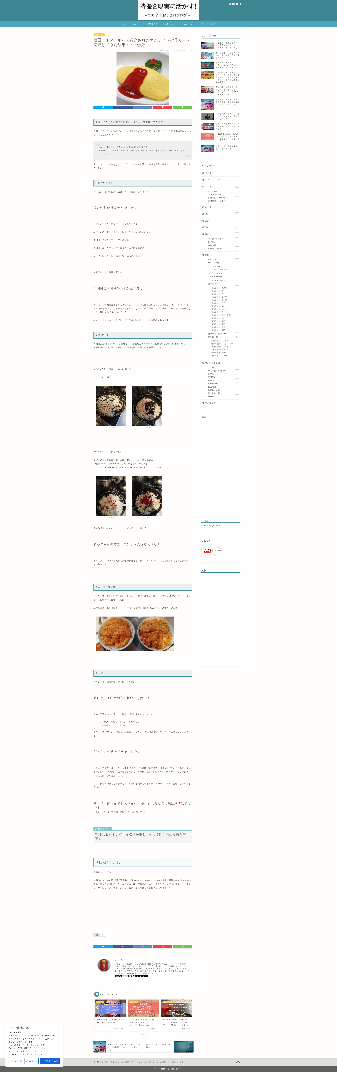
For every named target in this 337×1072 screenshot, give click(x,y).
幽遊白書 (222, 245)
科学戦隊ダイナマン (219, 353)
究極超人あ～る (222, 248)
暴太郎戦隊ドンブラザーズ (221, 347)
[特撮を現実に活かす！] (168, 20)
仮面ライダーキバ (218, 306)
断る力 (222, 380)
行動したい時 (222, 390)
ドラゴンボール (222, 194)
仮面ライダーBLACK (219, 288)
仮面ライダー (153, 24)
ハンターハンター (222, 239)
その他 (221, 173)
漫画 (221, 234)
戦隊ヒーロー (170, 24)
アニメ (221, 186)
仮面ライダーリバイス (220, 318)
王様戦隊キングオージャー (221, 350)
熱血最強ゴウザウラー (222, 198)
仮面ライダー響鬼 (218, 327)
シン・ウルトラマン (219, 270)
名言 (221, 214)
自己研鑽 (222, 387)
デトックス (222, 367)
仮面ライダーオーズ (219, 300)
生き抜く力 (221, 403)
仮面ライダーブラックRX (221, 315)
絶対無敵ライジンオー (222, 201)
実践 (221, 221)
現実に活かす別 (221, 363)
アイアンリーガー (221, 180)
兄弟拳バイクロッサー (222, 334)
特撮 (221, 255)
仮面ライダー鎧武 (218, 321)
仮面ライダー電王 (218, 324)
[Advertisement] (220, 464)
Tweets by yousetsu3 (211, 526)
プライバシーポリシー (208, 24)
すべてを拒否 (31, 1061)
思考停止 (222, 377)
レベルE (222, 242)
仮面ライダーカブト (219, 303)
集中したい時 (222, 393)
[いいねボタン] (96, 935)
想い (221, 227)
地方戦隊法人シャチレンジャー (223, 344)
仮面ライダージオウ (219, 309)
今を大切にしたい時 (222, 371)
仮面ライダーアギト (219, 294)
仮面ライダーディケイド (220, 312)
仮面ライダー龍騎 (218, 330)
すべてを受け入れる (49, 1061)
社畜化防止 (222, 384)
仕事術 (222, 374)
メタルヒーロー (188, 24)
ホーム (122, 24)
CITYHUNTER (222, 191)
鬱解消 (222, 396)
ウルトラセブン (217, 267)
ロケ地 (221, 207)
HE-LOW (222, 260)
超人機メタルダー (218, 280)
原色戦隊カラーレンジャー (221, 341)
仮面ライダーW (217, 291)
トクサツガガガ (222, 273)
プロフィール (136, 24)
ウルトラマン (222, 263)
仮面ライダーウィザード (220, 297)
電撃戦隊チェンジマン (220, 356)
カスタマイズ (16, 1061)
